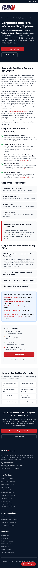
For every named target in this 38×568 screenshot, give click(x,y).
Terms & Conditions (7, 552)
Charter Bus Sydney (8, 481)
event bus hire (23, 160)
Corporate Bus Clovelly (9, 402)
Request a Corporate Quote (19, 431)
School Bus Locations (8, 517)
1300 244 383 (33, 1)
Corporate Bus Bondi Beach (9, 390)
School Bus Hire (6, 490)
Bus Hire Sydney (7, 479)
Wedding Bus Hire (7, 498)
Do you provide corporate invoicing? (16, 286)
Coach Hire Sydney (7, 484)
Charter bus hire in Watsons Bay (14, 301)
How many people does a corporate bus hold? (19, 280)
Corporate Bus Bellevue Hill (10, 384)
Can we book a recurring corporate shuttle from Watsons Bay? (18, 273)
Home (3, 18)
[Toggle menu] (35, 7)
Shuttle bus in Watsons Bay (12, 306)
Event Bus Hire (6, 501)
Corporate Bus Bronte (9, 396)
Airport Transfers (7, 504)
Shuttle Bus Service (8, 495)
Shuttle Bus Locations (8, 522)
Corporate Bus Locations (9, 519)
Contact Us (5, 546)
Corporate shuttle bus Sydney (13, 316)
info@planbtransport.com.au (13, 466)
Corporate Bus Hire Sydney (15, 18)
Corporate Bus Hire (8, 493)
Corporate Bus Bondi (27, 383)
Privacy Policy (6, 549)
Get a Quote (5, 535)
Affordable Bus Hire (8, 507)
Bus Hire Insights (7, 541)
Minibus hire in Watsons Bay (12, 310)
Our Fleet (4, 538)
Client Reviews (6, 544)
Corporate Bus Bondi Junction (27, 390)
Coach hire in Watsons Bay (12, 314)
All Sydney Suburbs (8, 525)
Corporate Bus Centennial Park (25, 396)
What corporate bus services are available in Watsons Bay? (18, 255)
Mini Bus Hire (5, 487)
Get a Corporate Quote (12, 49)
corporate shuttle (25, 177)
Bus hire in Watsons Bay (11, 297)
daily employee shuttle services (18, 111)
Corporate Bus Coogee (27, 402)
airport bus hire (22, 169)
